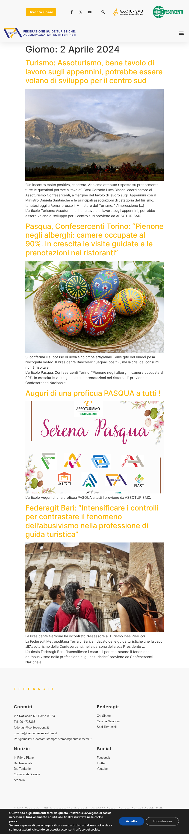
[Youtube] (90, 12)
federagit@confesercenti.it (31, 727)
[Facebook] (72, 12)
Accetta (131, 821)
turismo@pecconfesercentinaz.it (35, 733)
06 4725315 (27, 721)
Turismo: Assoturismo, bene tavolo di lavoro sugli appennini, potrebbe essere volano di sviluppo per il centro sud (94, 71)
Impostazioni (162, 821)
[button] (103, 12)
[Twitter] (81, 12)
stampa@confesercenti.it (75, 739)
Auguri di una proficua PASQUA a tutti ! (93, 393)
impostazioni (22, 830)
